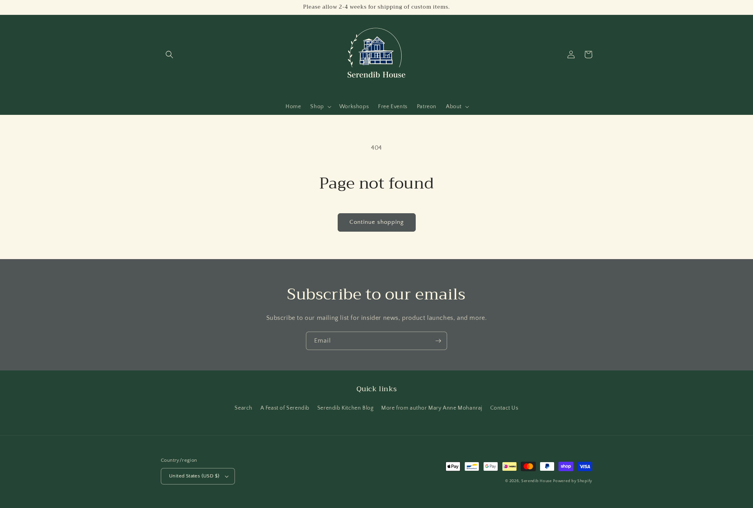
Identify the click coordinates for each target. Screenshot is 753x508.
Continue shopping (376, 222)
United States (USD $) (194, 476)
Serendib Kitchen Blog (345, 408)
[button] (169, 54)
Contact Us (504, 408)
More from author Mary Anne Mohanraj (431, 408)
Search (244, 408)
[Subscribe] (438, 341)
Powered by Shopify (572, 481)
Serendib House (536, 481)
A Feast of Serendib (284, 408)
